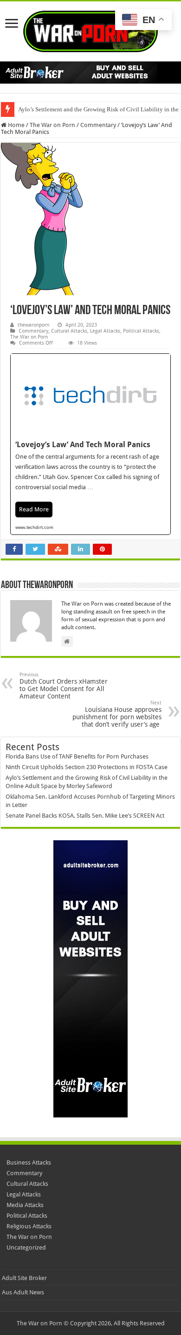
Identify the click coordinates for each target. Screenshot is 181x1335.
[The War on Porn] (90, 29)
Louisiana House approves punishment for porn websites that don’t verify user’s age (117, 714)
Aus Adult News (23, 1292)
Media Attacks (25, 1205)
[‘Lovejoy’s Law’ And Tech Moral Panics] (90, 444)
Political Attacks (141, 331)
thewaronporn (33, 325)
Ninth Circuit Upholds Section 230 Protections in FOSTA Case (87, 767)
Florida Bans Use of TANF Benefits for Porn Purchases (77, 756)
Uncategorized (26, 1247)
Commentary (98, 124)
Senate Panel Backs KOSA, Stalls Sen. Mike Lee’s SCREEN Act (85, 815)
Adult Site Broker (24, 1277)
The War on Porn (52, 124)
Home (15, 124)
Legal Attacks (105, 331)
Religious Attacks (29, 1226)
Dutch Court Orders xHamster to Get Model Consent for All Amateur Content (63, 686)
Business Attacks (28, 1162)
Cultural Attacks (69, 331)
